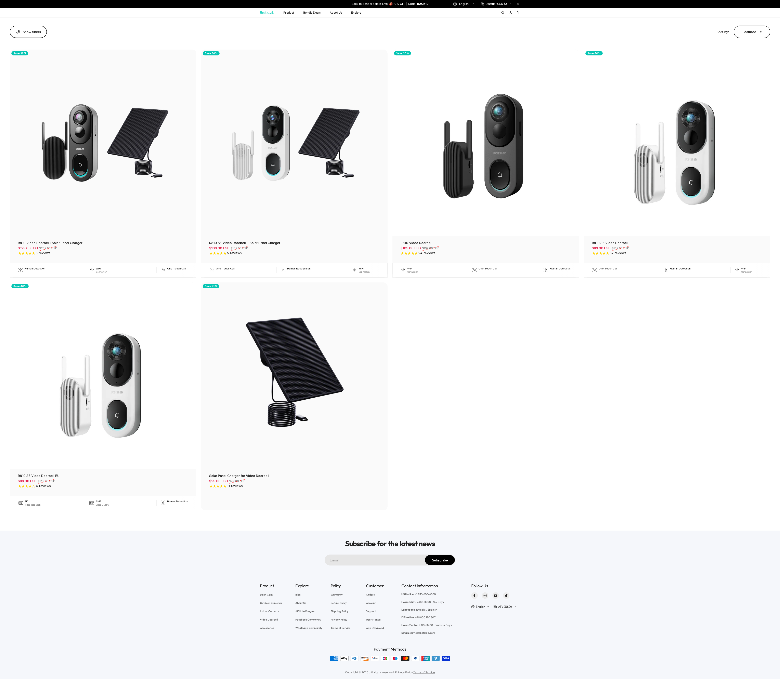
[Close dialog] (443, 294)
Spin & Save (390, 395)
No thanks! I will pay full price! (390, 404)
